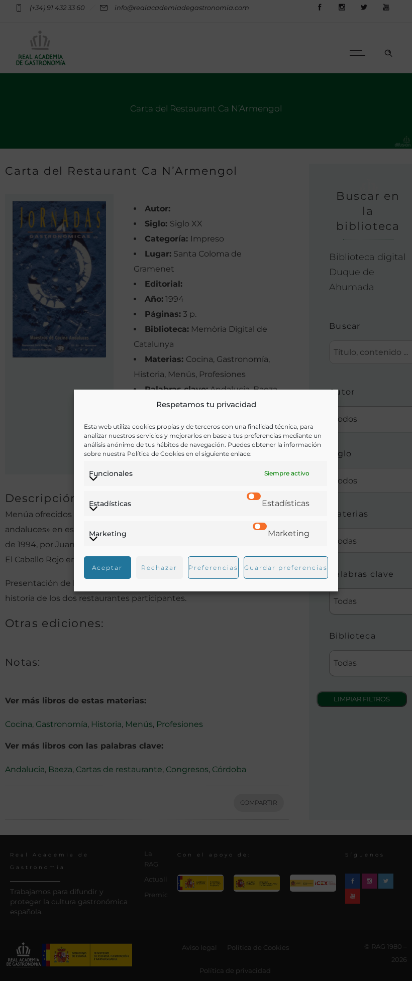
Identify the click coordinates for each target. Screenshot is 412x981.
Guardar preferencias (286, 567)
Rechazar (159, 567)
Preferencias (213, 567)
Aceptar (107, 567)
